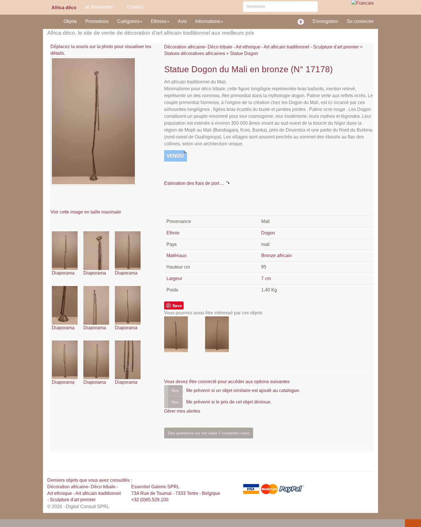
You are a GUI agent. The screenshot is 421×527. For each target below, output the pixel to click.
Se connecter (360, 21)
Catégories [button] (128, 21)
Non (175, 390)
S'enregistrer (325, 21)
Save (177, 305)
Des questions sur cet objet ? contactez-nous (208, 433)
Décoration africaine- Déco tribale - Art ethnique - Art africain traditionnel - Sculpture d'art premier (262, 46)
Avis (182, 21)
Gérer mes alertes (182, 411)
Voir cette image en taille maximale (86, 211)
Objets (70, 21)
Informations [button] (207, 21)
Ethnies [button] (158, 21)
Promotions (97, 21)
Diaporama (63, 273)
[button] (5, 523)
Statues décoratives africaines (194, 53)
